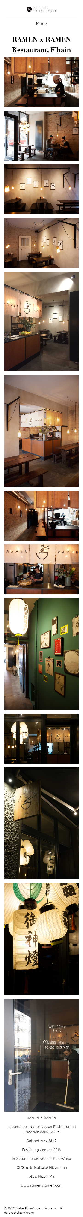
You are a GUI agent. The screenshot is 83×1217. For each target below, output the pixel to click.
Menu (41, 23)
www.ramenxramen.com (41, 1185)
